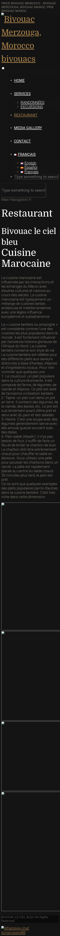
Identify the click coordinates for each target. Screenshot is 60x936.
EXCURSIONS (32, 107)
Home (19, 80)
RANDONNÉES (32, 102)
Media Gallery (28, 128)
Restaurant (26, 115)
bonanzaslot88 (13, 932)
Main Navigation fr (16, 199)
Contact (22, 141)
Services (22, 93)
